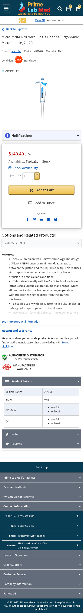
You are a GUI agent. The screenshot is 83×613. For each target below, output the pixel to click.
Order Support (12, 565)
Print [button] (55, 219)
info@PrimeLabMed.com (31, 535)
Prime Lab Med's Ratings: (19, 477)
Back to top (42, 467)
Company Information (17, 584)
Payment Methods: (15, 487)
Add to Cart (45, 190)
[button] (37, 174)
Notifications (22, 135)
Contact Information (16, 506)
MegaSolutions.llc (66, 602)
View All (40, 20)
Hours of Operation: (15, 555)
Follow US (9, 593)
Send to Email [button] (48, 219)
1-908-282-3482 (26, 525)
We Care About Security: (18, 497)
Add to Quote (45, 203)
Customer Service (14, 574)
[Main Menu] (6, 8)
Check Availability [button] (25, 168)
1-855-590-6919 (26, 516)
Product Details (21, 381)
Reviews (16, 444)
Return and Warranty (17, 330)
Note (14, 434)
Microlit (16, 51)
